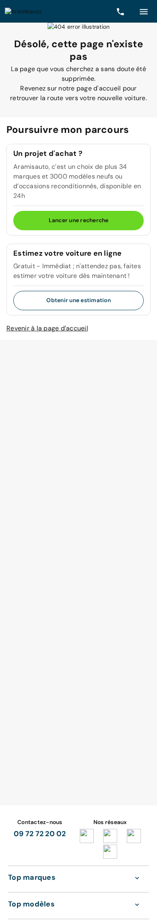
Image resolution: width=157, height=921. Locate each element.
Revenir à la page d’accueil (47, 328)
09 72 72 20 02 (40, 834)
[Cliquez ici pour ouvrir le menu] (143, 11)
